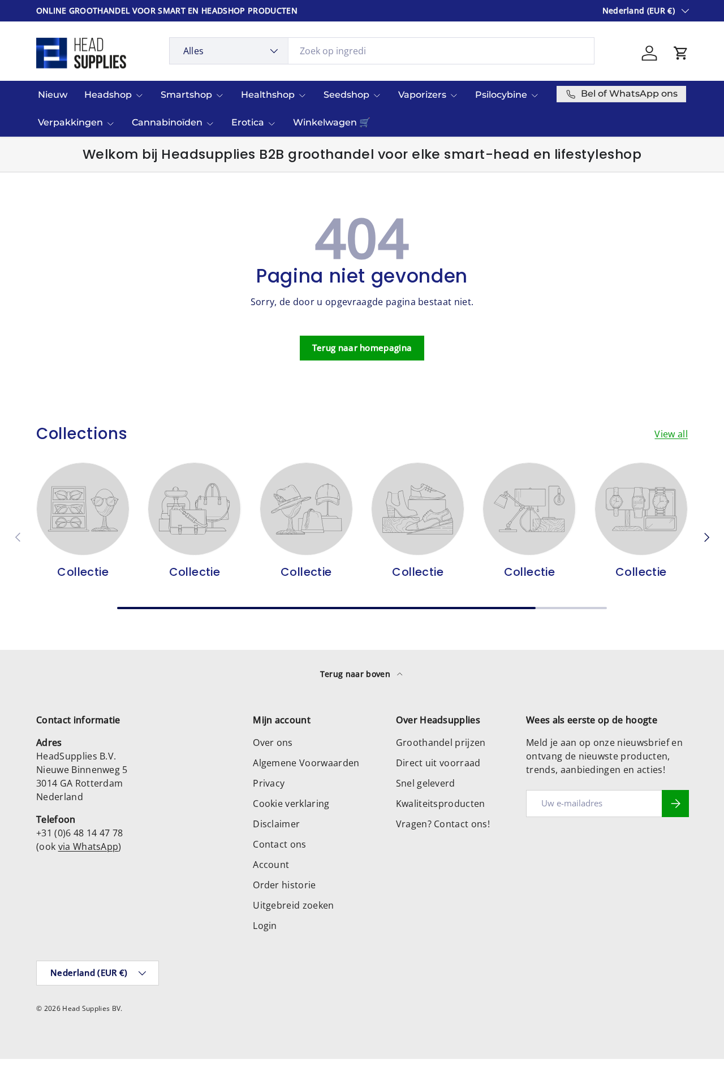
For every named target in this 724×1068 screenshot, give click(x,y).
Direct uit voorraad (438, 763)
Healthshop (268, 94)
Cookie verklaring (291, 803)
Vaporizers (422, 94)
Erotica (247, 122)
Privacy (269, 783)
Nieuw (52, 94)
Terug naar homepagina (362, 347)
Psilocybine (501, 94)
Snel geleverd (425, 783)
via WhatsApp (88, 846)
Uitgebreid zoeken (293, 905)
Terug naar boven (356, 673)
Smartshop (186, 94)
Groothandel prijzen (441, 742)
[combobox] (382, 51)
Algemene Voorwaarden (306, 763)
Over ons (273, 742)
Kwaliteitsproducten (440, 803)
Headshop (108, 94)
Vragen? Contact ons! (443, 824)
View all (671, 434)
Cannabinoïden (167, 122)
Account (271, 864)
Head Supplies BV (91, 1008)
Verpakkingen (70, 122)
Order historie (284, 885)
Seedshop (346, 94)
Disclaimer (276, 824)
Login (265, 925)
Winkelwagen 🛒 (331, 122)
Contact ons (280, 844)
